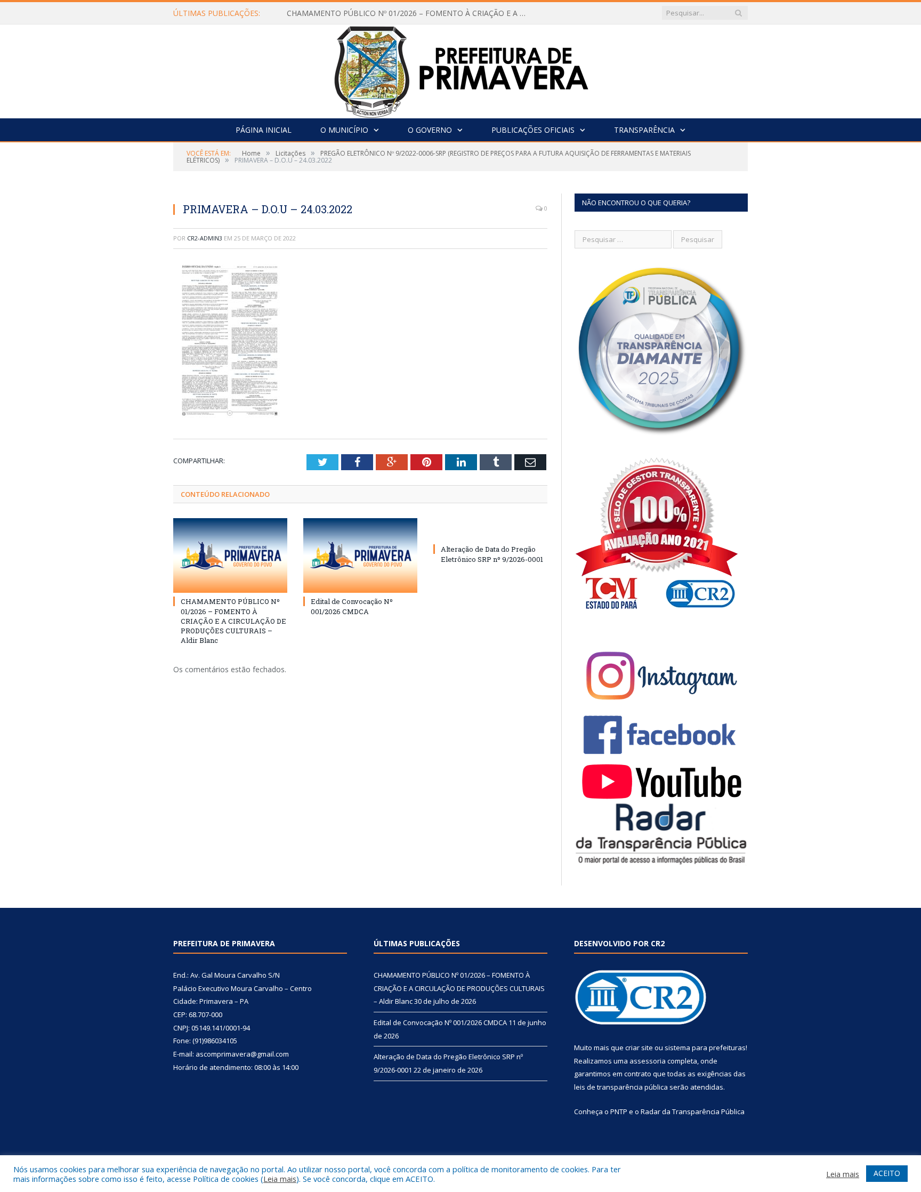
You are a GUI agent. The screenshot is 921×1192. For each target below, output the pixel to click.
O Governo (430, 130)
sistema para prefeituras (705, 1047)
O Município (344, 130)
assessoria (647, 1061)
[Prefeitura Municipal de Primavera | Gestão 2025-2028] (460, 69)
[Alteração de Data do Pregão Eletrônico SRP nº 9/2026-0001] (490, 529)
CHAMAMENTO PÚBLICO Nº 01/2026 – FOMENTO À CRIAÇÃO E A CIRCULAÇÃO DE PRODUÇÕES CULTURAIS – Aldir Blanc (409, 13)
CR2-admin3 (204, 238)
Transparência (644, 130)
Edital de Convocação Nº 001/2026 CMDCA (352, 606)
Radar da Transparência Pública (693, 1111)
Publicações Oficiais (533, 130)
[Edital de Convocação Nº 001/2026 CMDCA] (360, 555)
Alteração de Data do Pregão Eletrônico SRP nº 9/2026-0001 (492, 553)
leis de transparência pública (621, 1087)
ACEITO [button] (887, 1173)
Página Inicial (264, 130)
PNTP (618, 1111)
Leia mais (279, 1178)
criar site (639, 1047)
